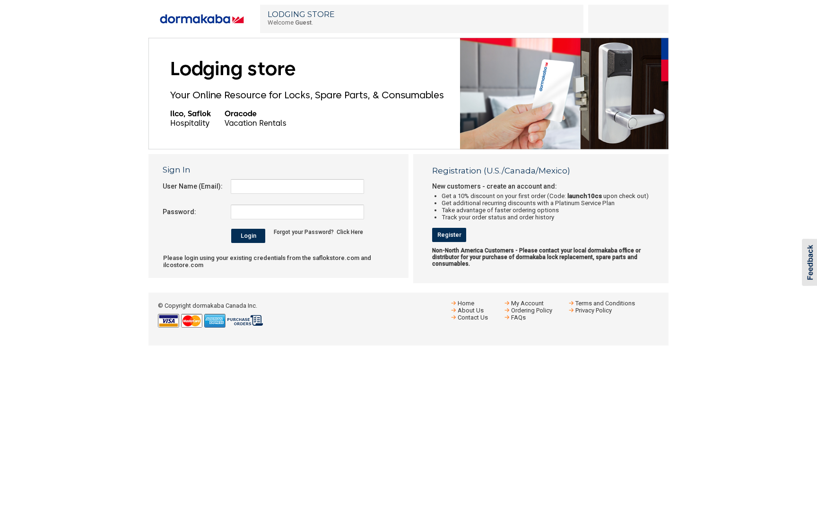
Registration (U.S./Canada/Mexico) (501, 170)
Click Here (350, 232)
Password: (179, 212)
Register (449, 234)
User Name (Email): (193, 186)
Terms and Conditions (605, 303)
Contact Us (473, 317)
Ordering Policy (531, 310)
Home (466, 303)
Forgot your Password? (304, 232)
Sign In (177, 169)
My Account (527, 303)
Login (248, 235)
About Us (471, 310)
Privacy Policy (593, 310)
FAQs (518, 317)
